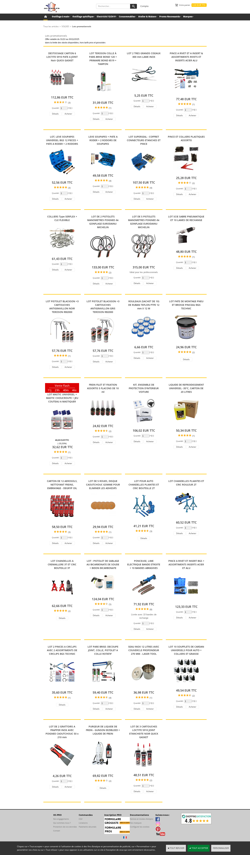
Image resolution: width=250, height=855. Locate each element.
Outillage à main (60, 16)
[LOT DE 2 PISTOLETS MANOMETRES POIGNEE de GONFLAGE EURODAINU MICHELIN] (103, 262)
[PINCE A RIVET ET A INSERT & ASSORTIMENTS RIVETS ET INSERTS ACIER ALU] (186, 93)
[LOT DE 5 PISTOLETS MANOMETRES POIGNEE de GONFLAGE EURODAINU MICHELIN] (144, 262)
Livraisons (83, 823)
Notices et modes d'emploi (141, 819)
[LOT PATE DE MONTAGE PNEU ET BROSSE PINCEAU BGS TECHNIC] (186, 341)
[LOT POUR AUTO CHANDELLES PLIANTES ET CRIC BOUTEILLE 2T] (144, 520)
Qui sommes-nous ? (62, 823)
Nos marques (135, 823)
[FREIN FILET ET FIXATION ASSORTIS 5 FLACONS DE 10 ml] (103, 420)
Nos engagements (61, 819)
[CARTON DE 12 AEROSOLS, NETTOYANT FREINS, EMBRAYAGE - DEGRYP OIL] (62, 521)
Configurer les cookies (139, 826)
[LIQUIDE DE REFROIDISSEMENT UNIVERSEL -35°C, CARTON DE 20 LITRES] (186, 425)
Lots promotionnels (81, 26)
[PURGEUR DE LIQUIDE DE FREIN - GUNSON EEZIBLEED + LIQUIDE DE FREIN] (103, 770)
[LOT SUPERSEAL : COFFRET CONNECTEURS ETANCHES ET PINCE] (144, 177)
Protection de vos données (65, 826)
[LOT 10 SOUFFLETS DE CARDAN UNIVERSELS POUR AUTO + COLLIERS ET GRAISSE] (186, 685)
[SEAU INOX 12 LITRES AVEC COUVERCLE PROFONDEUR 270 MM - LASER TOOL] (144, 687)
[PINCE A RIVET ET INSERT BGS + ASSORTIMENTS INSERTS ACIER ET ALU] (186, 601)
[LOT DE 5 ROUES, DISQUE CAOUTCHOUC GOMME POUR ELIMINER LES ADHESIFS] (103, 521)
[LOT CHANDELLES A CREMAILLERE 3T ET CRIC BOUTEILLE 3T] (62, 600)
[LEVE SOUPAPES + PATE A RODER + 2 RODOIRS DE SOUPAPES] (103, 170)
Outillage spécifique (82, 16)
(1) (110, 108)
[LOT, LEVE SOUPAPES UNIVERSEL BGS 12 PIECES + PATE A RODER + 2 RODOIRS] (62, 177)
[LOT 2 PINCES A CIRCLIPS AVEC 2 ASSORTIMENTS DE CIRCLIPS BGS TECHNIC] (62, 687)
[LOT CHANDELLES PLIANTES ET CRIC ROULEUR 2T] (186, 517)
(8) (151, 609)
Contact (56, 830)
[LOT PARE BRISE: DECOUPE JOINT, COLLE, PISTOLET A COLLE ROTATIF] (103, 687)
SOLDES (65, 26)
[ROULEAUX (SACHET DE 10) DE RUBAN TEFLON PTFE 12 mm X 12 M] (144, 341)
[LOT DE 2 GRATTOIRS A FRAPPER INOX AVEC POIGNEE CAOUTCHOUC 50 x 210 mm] (62, 770)
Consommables (127, 16)
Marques (187, 16)
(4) (110, 180)
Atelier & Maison (147, 16)
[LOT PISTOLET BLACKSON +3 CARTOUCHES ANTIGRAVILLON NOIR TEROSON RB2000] (62, 345)
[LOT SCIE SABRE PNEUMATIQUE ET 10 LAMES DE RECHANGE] (186, 246)
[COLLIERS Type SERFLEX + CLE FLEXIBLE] (62, 253)
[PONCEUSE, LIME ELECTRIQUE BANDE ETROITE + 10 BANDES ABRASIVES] (144, 598)
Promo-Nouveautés (169, 16)
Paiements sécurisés (87, 826)
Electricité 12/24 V (106, 16)
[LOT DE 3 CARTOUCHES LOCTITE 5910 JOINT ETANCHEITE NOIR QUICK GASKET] (144, 769)
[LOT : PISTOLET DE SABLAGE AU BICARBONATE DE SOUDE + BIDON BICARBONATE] (103, 593)
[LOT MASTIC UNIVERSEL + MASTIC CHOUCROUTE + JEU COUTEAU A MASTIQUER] (62, 435)
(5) (110, 604)
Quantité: (56, 108)
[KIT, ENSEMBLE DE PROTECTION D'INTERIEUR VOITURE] (144, 425)
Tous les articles (51, 26)
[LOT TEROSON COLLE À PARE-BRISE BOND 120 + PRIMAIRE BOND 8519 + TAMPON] (103, 97)
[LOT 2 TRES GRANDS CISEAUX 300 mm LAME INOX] (144, 90)
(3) (69, 102)
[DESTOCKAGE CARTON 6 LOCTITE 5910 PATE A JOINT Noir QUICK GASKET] (62, 92)
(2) (193, 183)
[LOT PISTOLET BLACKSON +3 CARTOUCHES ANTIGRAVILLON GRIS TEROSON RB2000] (103, 345)
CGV (80, 819)
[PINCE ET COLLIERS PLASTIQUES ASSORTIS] (186, 172)
